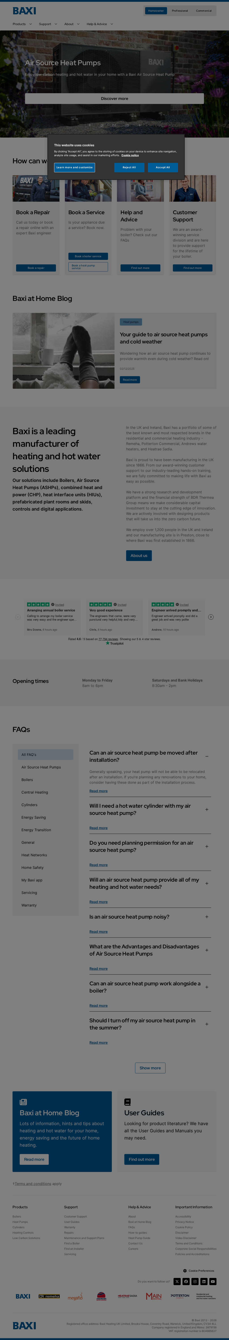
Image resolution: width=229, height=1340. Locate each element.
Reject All (129, 167)
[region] (116, 157)
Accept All (163, 167)
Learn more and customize (75, 167)
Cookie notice (130, 155)
